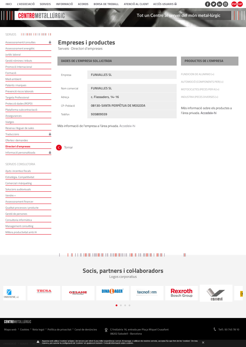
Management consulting (19, 226)
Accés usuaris (163, 4)
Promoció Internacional (18, 67)
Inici (9, 4)
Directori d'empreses (17, 146)
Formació (10, 73)
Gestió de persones (16, 214)
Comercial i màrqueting (18, 183)
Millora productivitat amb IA (21, 232)
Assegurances (13, 116)
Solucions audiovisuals (18, 189)
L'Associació (26, 4)
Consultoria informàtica (18, 220)
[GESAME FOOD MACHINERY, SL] (54, 293)
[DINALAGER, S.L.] (88, 291)
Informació (64, 4)
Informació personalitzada (20, 152)
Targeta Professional (17, 97)
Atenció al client (136, 4)
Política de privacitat (59, 329)
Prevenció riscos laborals (19, 91)
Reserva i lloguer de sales (19, 128)
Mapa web (10, 329)
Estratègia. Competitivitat (19, 177)
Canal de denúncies (86, 329)
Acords (83, 4)
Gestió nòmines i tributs (18, 61)
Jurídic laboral (13, 54)
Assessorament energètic (20, 48)
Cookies (24, 329)
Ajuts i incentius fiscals (18, 171)
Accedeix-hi (127, 125)
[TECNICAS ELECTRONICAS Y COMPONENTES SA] (19, 291)
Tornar (68, 147)
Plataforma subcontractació (21, 110)
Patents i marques (15, 85)
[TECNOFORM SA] (123, 292)
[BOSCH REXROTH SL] (157, 293)
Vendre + (10, 195)
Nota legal (38, 329)
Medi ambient (13, 79)
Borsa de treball (106, 4)
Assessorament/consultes (20, 42)
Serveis (45, 4)
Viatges (9, 122)
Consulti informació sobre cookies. (119, 343)
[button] (116, 305)
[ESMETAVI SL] (191, 294)
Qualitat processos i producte (22, 208)
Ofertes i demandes (16, 140)
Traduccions (12, 134)
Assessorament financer (19, 201)
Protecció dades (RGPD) (18, 103)
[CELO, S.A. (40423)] (226, 294)
